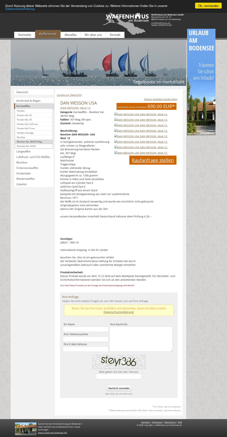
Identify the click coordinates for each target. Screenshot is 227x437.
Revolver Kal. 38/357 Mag (29, 141)
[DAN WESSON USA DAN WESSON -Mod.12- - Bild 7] (141, 153)
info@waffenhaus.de (160, 22)
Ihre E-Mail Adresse (75, 344)
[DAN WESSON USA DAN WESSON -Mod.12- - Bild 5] (141, 142)
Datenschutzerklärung (119, 312)
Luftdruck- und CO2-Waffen (33, 157)
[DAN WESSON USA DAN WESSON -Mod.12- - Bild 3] (141, 131)
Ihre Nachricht (118, 324)
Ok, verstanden (208, 5)
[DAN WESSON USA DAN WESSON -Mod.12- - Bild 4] (141, 136)
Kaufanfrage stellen (153, 160)
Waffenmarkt (48, 34)
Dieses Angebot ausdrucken (160, 99)
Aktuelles (71, 35)
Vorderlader (23, 173)
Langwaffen (23, 151)
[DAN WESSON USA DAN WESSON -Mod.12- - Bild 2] (141, 125)
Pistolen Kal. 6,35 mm (27, 124)
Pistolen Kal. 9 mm (26, 128)
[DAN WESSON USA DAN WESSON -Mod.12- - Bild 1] (141, 120)
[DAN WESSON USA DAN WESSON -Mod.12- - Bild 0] (141, 114)
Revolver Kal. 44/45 (26, 146)
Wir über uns (93, 35)
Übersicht (22, 92)
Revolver (21, 137)
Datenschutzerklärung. (20, 9)
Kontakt (115, 35)
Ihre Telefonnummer (76, 334)
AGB (180, 422)
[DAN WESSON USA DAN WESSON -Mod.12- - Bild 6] (141, 147)
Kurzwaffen (23, 106)
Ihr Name (69, 324)
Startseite (24, 35)
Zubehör (21, 184)
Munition (21, 162)
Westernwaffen (25, 178)
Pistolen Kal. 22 (24, 115)
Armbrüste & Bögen (28, 100)
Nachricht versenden (118, 388)
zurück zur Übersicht (69, 95)
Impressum (157, 422)
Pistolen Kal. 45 (24, 119)
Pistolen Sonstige (25, 132)
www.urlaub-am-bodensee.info (52, 432)
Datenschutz (170, 422)
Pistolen (21, 110)
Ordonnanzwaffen (27, 168)
